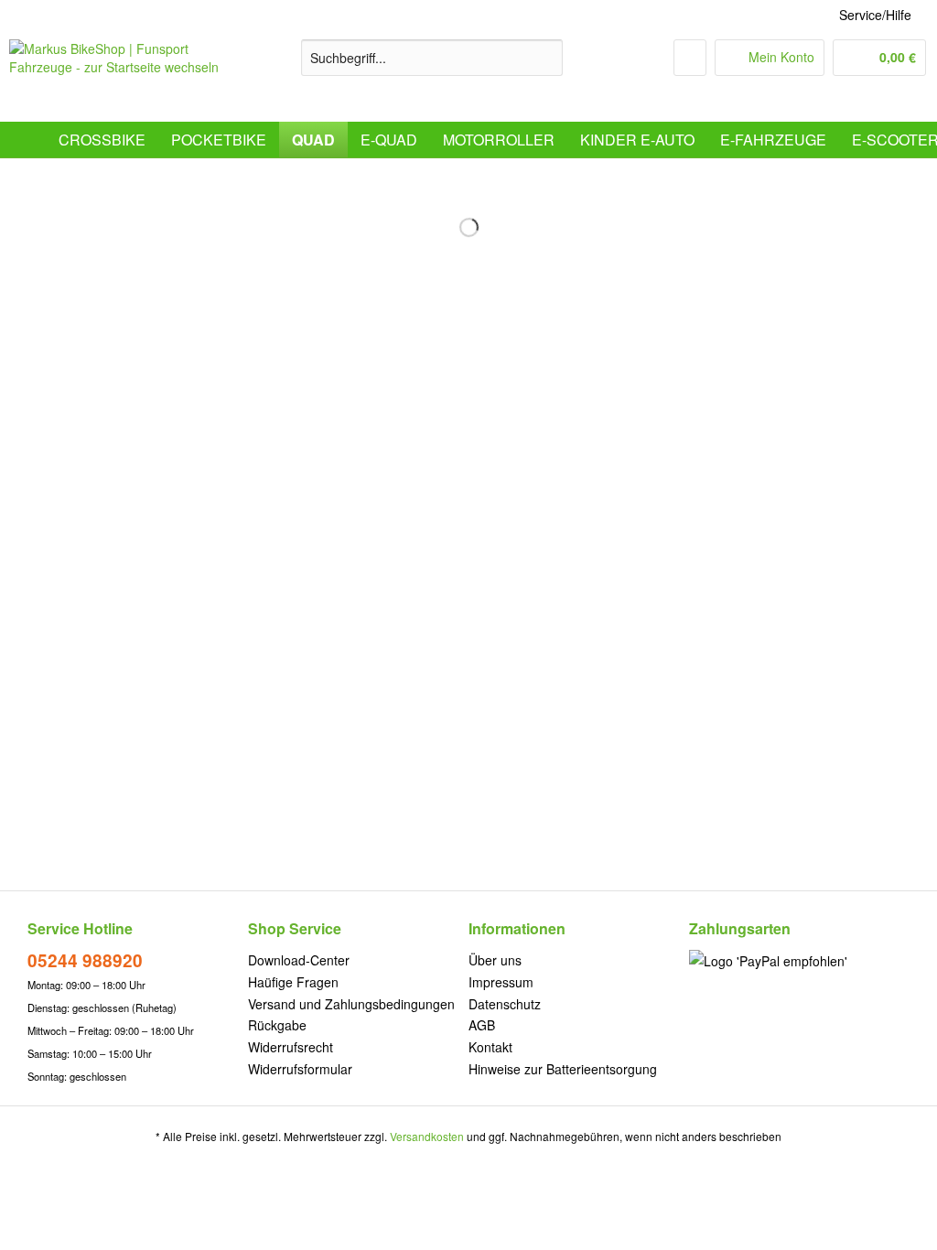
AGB (481, 1025)
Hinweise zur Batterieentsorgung (562, 1069)
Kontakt (490, 1047)
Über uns (495, 960)
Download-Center (299, 960)
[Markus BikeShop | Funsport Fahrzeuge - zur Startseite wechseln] (120, 76)
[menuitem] (432, 66)
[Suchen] (546, 57)
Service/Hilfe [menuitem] (875, 14)
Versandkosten (427, 1136)
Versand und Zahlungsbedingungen (351, 1004)
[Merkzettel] (689, 57)
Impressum (500, 982)
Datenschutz (504, 1004)
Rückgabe (277, 1025)
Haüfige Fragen (293, 982)
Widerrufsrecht (290, 1047)
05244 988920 (85, 960)
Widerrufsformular (300, 1069)
